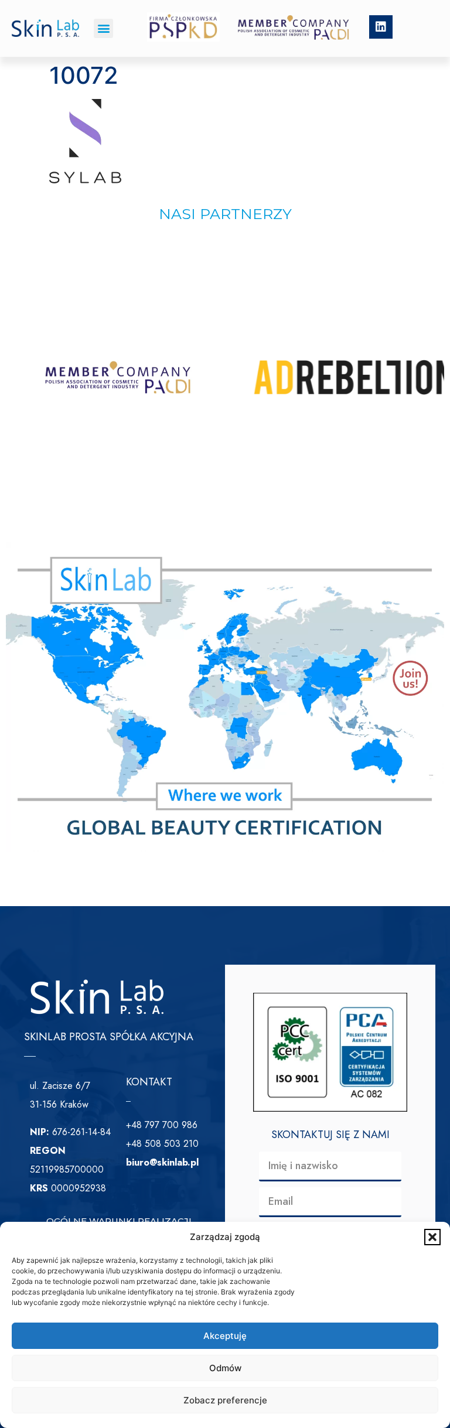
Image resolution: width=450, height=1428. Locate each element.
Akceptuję (225, 1335)
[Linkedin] (381, 27)
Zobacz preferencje (225, 1400)
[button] (432, 1237)
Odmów (225, 1368)
